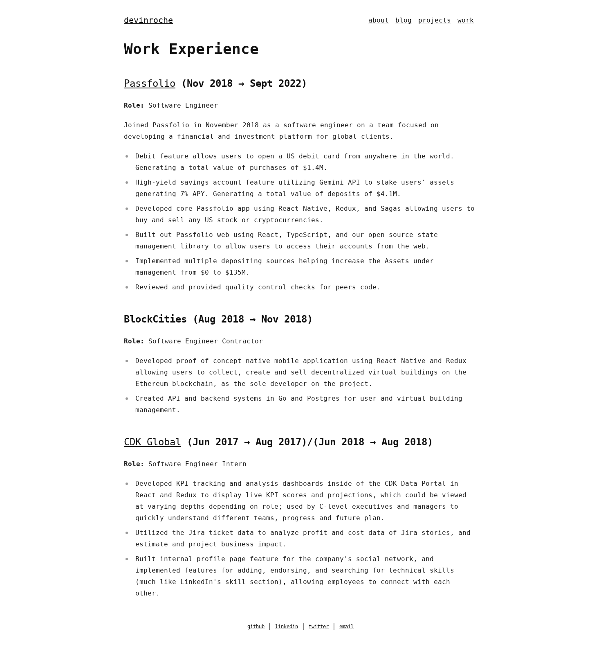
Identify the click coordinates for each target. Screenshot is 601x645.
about (378, 20)
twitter (319, 626)
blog (403, 20)
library (194, 246)
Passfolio (149, 83)
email (346, 626)
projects (434, 20)
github (256, 626)
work (465, 20)
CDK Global (152, 442)
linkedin (286, 626)
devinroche (148, 20)
